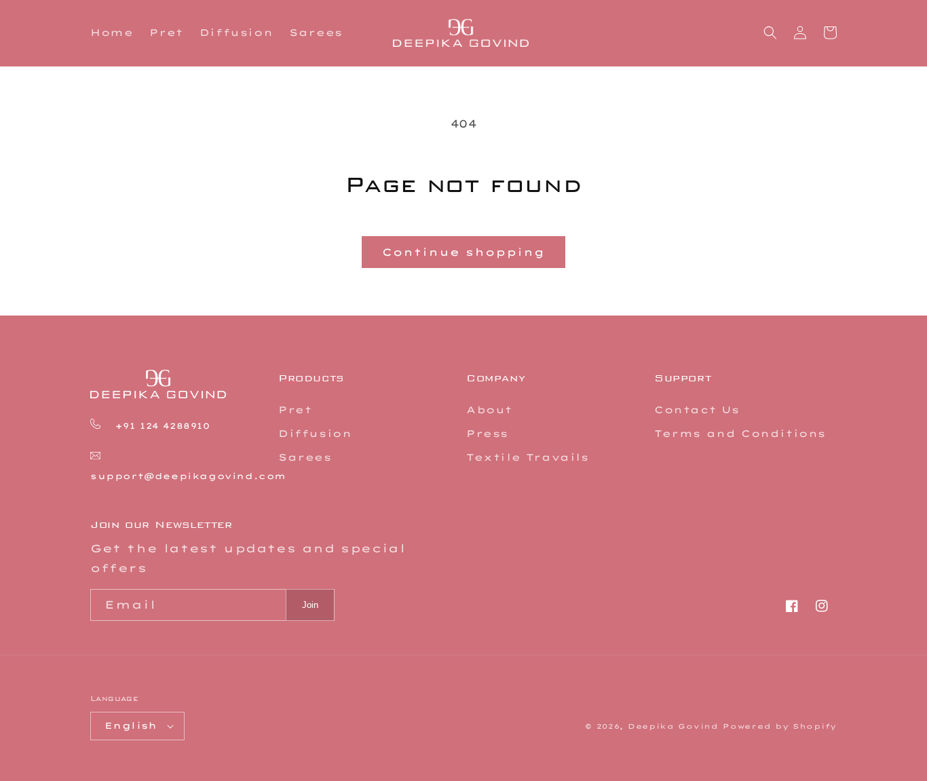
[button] (770, 32)
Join (310, 605)
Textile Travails (527, 457)
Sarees (305, 457)
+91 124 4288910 (160, 426)
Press (487, 433)
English (131, 725)
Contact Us (697, 410)
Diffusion (315, 433)
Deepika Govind (673, 726)
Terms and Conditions (740, 433)
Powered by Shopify (780, 726)
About (489, 410)
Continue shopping (463, 252)
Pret (294, 410)
